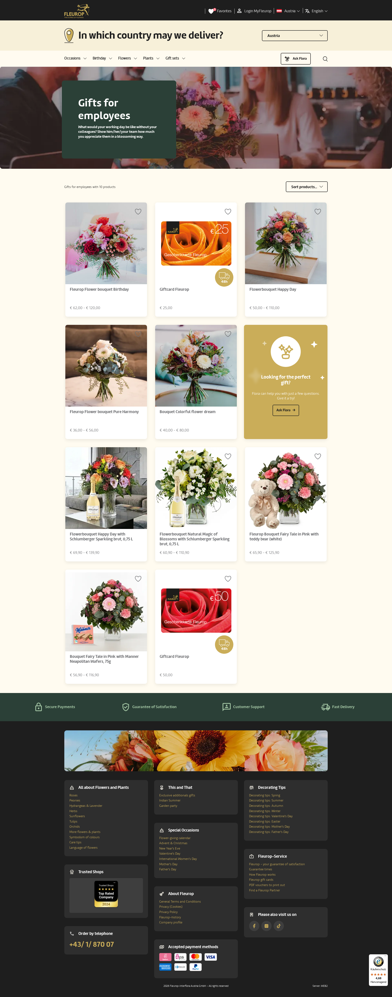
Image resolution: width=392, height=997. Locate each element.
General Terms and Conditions (180, 901)
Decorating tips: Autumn (266, 806)
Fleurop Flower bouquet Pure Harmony (104, 411)
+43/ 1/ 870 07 (91, 944)
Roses (73, 795)
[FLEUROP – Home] (77, 11)
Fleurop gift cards (261, 880)
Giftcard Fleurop (174, 289)
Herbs (73, 811)
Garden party (168, 806)
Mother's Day (168, 864)
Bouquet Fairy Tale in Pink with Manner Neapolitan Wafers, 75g (104, 659)
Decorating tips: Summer (266, 800)
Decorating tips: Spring (264, 795)
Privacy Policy (168, 912)
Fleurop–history (170, 917)
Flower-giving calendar (174, 838)
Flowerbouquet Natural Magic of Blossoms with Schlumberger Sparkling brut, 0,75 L (194, 539)
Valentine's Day (169, 853)
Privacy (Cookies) (171, 907)
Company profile (170, 922)
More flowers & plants (84, 832)
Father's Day (167, 869)
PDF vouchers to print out (267, 885)
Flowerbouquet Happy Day (272, 289)
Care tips (75, 842)
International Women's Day (178, 859)
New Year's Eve (169, 848)
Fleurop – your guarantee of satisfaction (277, 864)
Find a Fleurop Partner (264, 890)
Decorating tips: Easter (264, 821)
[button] (75, 58)
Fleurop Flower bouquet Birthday (99, 289)
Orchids (74, 826)
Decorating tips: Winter (265, 811)
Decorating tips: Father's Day (268, 832)
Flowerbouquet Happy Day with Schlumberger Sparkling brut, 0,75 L (101, 537)
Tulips (73, 821)
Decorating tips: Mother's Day (269, 826)
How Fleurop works (262, 874)
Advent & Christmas (173, 843)
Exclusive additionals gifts (177, 795)
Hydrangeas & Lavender (85, 806)
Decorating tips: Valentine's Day (271, 816)
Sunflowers (77, 816)
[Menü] (385, 956)
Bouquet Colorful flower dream (188, 411)
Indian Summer (169, 800)
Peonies (74, 800)
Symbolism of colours (84, 837)
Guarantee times (260, 869)
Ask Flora (300, 58)
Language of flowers (83, 847)
